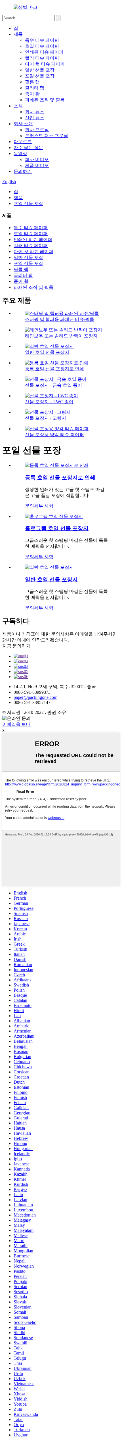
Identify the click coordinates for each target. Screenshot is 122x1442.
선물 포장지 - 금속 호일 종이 (53, 385)
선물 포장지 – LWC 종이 (49, 401)
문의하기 (23, 171)
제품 (18, 34)
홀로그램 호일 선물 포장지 (57, 528)
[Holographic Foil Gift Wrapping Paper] (54, 516)
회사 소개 (23, 123)
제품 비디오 (37, 165)
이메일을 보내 (16, 724)
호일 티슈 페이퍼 (42, 46)
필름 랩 (32, 82)
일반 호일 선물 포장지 (47, 352)
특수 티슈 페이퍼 (42, 40)
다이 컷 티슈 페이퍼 (45, 64)
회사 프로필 (37, 129)
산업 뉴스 (34, 117)
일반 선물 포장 (39, 70)
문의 (29, 505)
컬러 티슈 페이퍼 (42, 58)
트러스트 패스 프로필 (46, 135)
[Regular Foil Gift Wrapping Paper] (49, 567)
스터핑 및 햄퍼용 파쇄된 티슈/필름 (59, 319)
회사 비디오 (37, 159)
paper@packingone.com (35, 697)
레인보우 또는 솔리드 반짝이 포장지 (61, 335)
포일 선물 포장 (39, 76)
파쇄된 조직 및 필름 (45, 99)
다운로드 (23, 141)
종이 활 (32, 93)
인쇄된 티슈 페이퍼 (44, 52)
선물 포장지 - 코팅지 (45, 418)
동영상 (20, 153)
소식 (18, 105)
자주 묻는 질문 (28, 147)
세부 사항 (43, 505)
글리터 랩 (34, 87)
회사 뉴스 (34, 111)
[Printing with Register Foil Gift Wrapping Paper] (57, 465)
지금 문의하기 (16, 645)
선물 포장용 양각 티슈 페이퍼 (54, 434)
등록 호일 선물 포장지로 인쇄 (54, 368)
